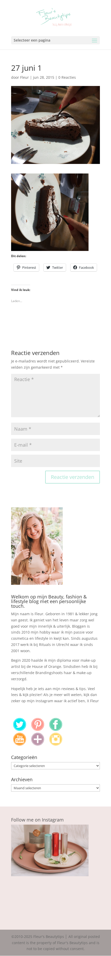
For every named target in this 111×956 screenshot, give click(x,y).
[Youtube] (19, 744)
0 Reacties (67, 77)
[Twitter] (19, 729)
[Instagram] (55, 744)
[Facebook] (55, 729)
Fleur (24, 77)
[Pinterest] (37, 729)
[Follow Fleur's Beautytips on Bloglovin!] (37, 744)
